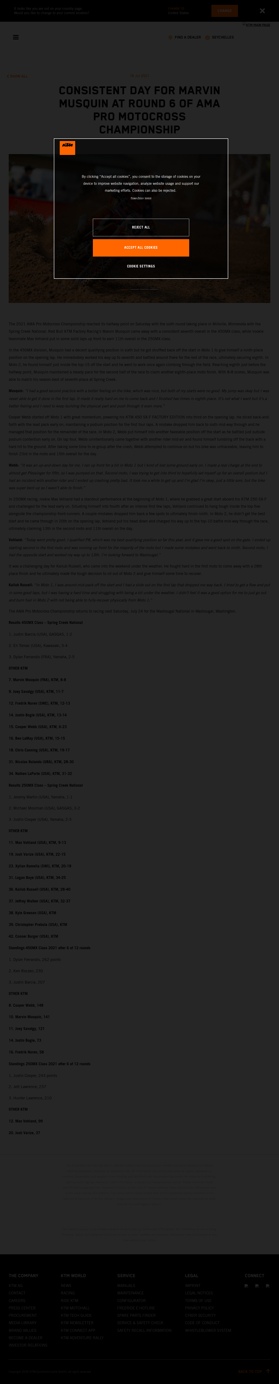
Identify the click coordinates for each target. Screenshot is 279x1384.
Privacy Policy (137, 198)
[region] (141, 208)
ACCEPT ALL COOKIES (141, 247)
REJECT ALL (141, 227)
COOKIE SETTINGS (141, 266)
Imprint (148, 198)
